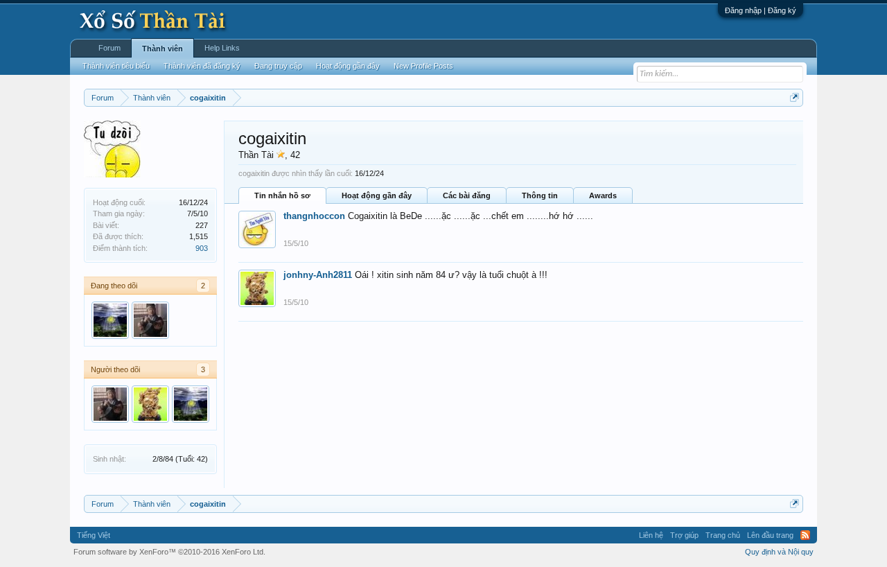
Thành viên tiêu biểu (116, 66)
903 (201, 248)
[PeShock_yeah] (110, 320)
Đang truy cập (278, 66)
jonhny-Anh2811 (317, 275)
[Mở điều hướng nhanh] (794, 97)
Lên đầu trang (770, 535)
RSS (805, 535)
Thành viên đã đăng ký (202, 66)
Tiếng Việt (93, 535)
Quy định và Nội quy (779, 552)
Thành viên (162, 48)
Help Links (222, 48)
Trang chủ (722, 535)
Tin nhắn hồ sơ (282, 195)
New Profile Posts (423, 66)
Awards (603, 195)
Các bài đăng (467, 195)
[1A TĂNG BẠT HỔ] (150, 320)
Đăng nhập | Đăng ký (760, 10)
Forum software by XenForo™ (169, 552)
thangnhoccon (314, 216)
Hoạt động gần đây (377, 195)
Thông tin (540, 195)
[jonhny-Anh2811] (150, 404)
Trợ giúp (684, 535)
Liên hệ (651, 535)
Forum (109, 48)
